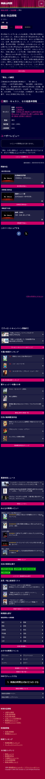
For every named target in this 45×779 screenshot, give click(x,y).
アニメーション (28, 655)
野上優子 (29, 114)
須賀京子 (28, 116)
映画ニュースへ (22, 504)
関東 (24, 622)
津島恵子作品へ (22, 223)
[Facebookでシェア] (19, 233)
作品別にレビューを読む (13, 722)
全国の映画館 (9, 731)
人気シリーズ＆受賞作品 (13, 718)
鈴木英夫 (19, 107)
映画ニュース (9, 754)
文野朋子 (22, 116)
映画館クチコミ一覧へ (22, 668)
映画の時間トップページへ (10, 697)
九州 (3, 641)
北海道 (4, 630)
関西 (3, 626)
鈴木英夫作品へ (22, 186)
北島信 (16, 116)
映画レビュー (22, 559)
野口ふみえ (15, 114)
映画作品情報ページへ (8, 693)
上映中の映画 (9, 712)
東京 (3, 622)
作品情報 (13, 10)
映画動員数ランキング (12, 743)
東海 (24, 626)
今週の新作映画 (10, 714)
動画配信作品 (9, 756)
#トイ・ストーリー (28, 569)
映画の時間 (4, 10)
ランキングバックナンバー (14, 745)
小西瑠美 (23, 114)
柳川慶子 (39, 112)
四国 (24, 637)
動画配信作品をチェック (21, 445)
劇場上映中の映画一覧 (22, 413)
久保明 (33, 112)
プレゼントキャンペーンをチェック (22, 347)
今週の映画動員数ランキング (10, 380)
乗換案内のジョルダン (16, 767)
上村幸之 (36, 114)
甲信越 (4, 633)
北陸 (24, 633)
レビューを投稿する (22, 157)
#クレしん (17, 569)
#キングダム (5, 572)
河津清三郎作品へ (21, 204)
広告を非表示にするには (35, 296)
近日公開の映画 (10, 716)
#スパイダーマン (6, 569)
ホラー (25, 663)
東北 (24, 630)
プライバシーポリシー (32, 767)
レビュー (18, 27)
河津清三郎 (20, 112)
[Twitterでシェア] (26, 233)
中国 (3, 637)
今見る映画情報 (10, 760)
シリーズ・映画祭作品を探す (22, 576)
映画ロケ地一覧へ (21, 672)
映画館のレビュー (11, 734)
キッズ (25, 659)
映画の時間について (22, 688)
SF (2, 659)
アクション (5, 655)
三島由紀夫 (20, 109)
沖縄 (24, 641)
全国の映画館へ (22, 646)
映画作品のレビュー (11, 720)
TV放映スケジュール (12, 758)
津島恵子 (27, 112)
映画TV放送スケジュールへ (22, 609)
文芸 (3, 22)
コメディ (4, 663)
